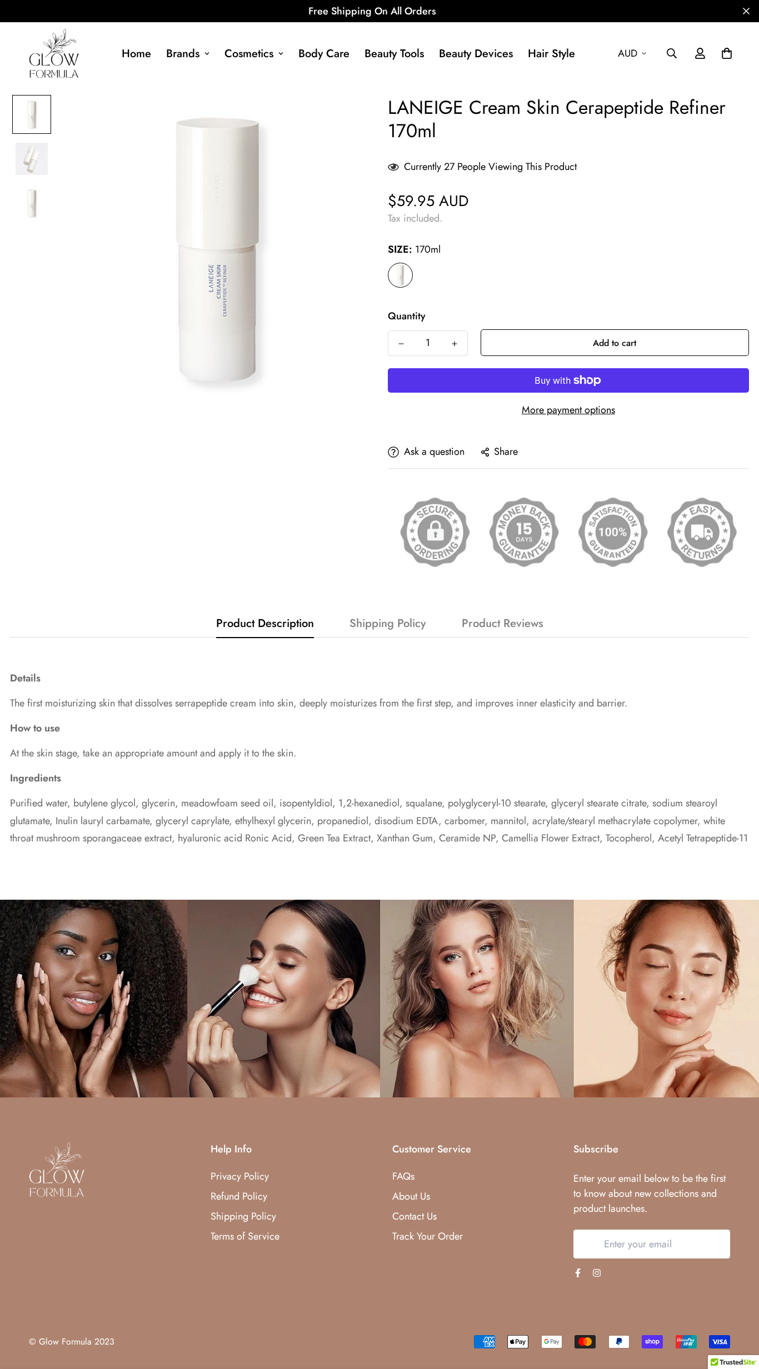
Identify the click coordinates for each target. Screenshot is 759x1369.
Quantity (407, 316)
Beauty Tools (394, 54)
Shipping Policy (243, 1216)
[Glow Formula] (54, 53)
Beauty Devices (476, 54)
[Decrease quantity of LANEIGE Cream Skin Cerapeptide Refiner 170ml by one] (401, 344)
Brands (182, 54)
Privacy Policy (240, 1176)
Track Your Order (427, 1236)
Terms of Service (245, 1236)
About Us (411, 1196)
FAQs (403, 1176)
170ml (400, 275)
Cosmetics (248, 54)
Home (136, 54)
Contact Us (414, 1216)
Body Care (323, 54)
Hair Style (551, 54)
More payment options (568, 410)
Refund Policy (239, 1196)
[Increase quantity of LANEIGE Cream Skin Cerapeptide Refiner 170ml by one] (454, 344)
